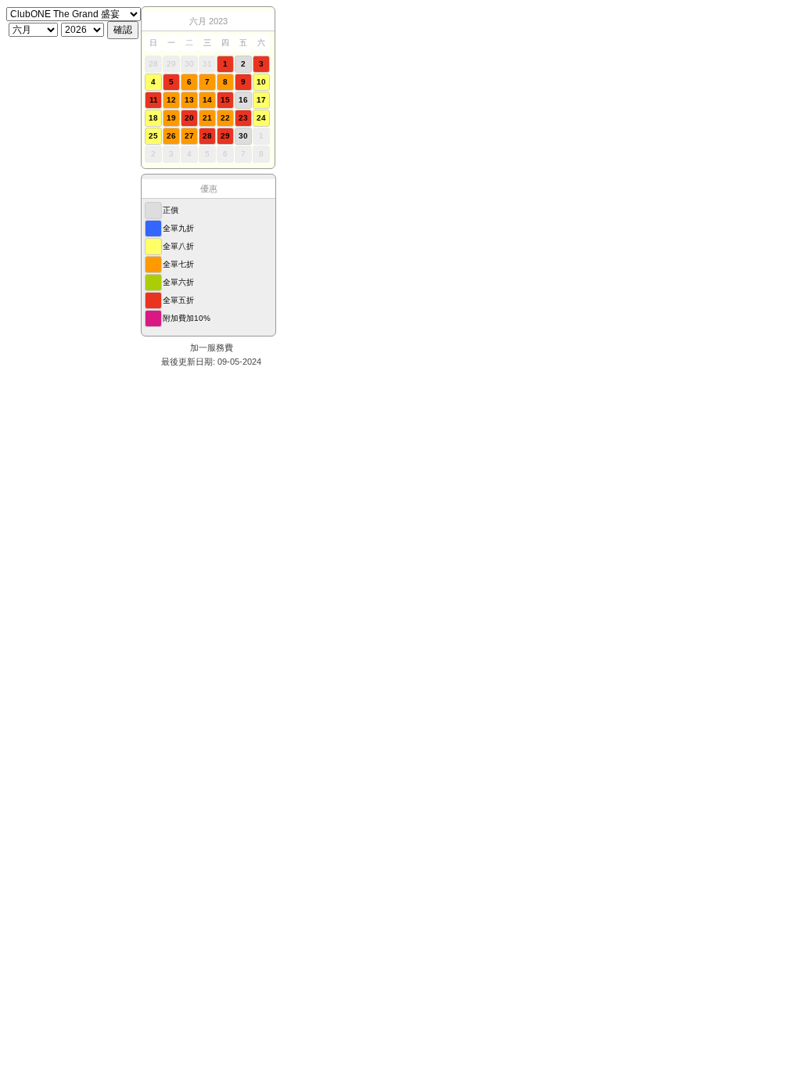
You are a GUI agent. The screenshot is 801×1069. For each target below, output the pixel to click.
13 (189, 99)
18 (153, 117)
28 (207, 135)
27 (189, 135)
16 (243, 99)
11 (153, 99)
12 (171, 99)
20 (189, 117)
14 (207, 99)
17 (261, 99)
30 (243, 135)
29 (225, 135)
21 (207, 117)
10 (261, 81)
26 (171, 135)
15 (225, 99)
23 (243, 117)
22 (225, 117)
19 (171, 117)
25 (153, 135)
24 (261, 117)
